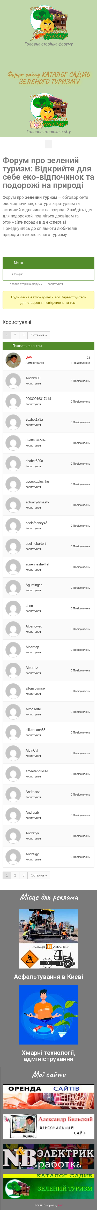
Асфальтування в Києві (48, 976)
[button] (48, 144)
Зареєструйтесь (73, 297)
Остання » (39, 335)
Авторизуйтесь (42, 297)
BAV (60, 1205)
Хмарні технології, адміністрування (49, 1056)
